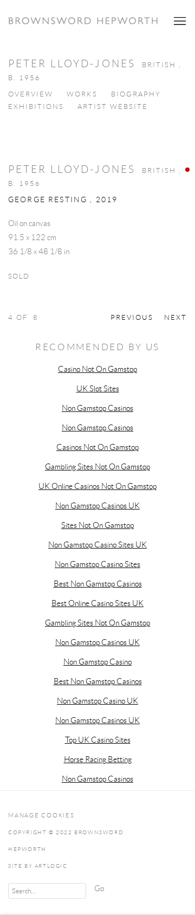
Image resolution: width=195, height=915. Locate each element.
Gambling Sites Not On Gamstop (97, 466)
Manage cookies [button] (41, 815)
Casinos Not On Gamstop (97, 447)
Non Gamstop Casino (97, 662)
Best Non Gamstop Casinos (98, 583)
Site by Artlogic (38, 866)
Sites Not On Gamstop (97, 525)
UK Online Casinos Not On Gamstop (97, 486)
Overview (30, 94)
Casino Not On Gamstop (97, 369)
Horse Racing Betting (98, 759)
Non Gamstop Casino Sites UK (97, 544)
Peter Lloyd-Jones (71, 169)
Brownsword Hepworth (84, 21)
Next (175, 317)
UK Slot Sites (97, 388)
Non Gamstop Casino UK (97, 701)
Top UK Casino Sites (98, 740)
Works (82, 94)
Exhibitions (36, 107)
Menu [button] (179, 21)
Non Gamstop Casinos (97, 408)
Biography (136, 94)
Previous (131, 317)
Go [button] (99, 888)
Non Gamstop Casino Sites (97, 564)
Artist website (112, 107)
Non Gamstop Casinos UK (97, 505)
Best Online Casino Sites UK (97, 603)
